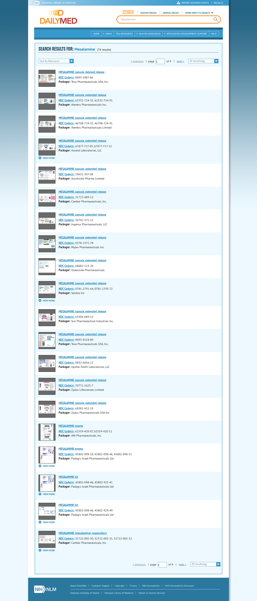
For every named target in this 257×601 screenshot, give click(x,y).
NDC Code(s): (66, 77)
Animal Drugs (171, 12)
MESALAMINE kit (68, 477)
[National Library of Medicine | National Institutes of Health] (45, 589)
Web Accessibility (151, 585)
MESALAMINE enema (71, 426)
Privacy (133, 585)
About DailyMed (78, 585)
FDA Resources (124, 33)
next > (180, 61)
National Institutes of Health (84, 592)
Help (214, 33)
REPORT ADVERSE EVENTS (195, 2)
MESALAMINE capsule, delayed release (81, 72)
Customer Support (100, 585)
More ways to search (197, 12)
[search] (215, 19)
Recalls (218, 2)
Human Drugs (148, 12)
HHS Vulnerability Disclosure (179, 585)
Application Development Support (187, 33)
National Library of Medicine (59, 2)
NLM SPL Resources (149, 33)
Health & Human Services (152, 592)
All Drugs (128, 12)
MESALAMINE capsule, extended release (82, 95)
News (109, 33)
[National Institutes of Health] (38, 2)
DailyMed (58, 17)
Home (96, 33)
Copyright (119, 585)
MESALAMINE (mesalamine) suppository (83, 533)
